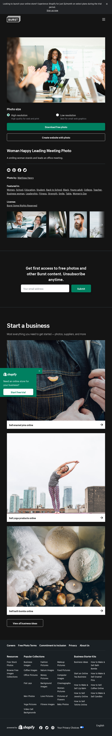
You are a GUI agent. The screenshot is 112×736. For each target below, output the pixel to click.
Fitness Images (48, 704)
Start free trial (18, 392)
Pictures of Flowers (62, 697)
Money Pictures (44, 676)
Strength (52, 193)
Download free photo (56, 127)
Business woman (15, 193)
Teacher (97, 189)
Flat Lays (28, 683)
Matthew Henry (26, 177)
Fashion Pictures (44, 663)
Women (11, 189)
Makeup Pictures (61, 663)
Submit (81, 288)
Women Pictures (61, 689)
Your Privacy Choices (68, 727)
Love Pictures (47, 696)
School (19, 189)
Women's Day (80, 193)
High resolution (19, 115)
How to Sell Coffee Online (97, 686)
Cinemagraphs (64, 683)
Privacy (73, 645)
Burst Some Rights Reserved (22, 205)
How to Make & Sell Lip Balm (81, 686)
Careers (11, 645)
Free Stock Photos (12, 663)
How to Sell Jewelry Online (81, 694)
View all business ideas (25, 623)
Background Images (46, 684)
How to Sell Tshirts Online (80, 702)
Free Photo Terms (27, 645)
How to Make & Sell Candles (98, 694)
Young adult (76, 189)
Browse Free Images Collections (12, 673)
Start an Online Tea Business (81, 675)
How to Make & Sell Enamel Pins (98, 676)
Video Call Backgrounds (30, 710)
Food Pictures (63, 670)
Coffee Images (30, 670)
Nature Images (47, 670)
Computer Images (61, 676)
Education (29, 189)
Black (66, 189)
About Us (84, 645)
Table (68, 193)
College (88, 189)
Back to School (54, 189)
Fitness (43, 193)
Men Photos (29, 696)
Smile (61, 193)
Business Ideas (81, 661)
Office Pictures (31, 674)
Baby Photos (63, 704)
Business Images (28, 663)
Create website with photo (56, 137)
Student (40, 189)
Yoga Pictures (30, 704)
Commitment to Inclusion (52, 645)
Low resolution (68, 115)
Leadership (32, 193)
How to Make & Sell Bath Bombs (98, 665)
